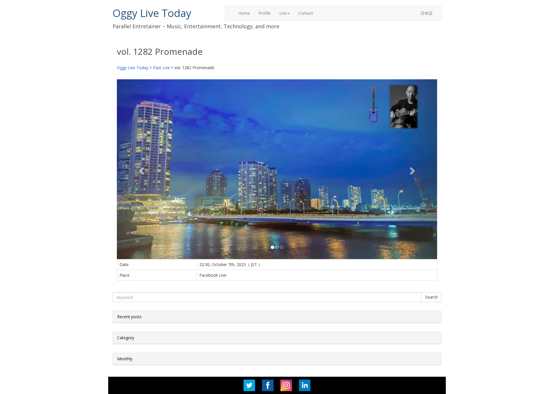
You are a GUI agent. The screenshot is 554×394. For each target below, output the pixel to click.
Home (244, 13)
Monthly (124, 358)
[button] (141, 169)
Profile (265, 13)
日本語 (426, 13)
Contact (305, 13)
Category (125, 337)
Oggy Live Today (152, 13)
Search (431, 297)
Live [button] (283, 13)
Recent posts (129, 316)
